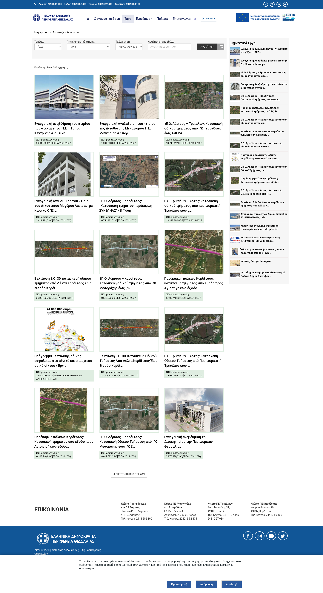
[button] (265, 16)
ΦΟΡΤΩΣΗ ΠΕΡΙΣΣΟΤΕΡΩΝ (129, 474)
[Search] (195, 19)
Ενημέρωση (144, 18)
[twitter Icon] (285, 4)
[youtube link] (271, 536)
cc (149, 51)
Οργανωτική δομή (107, 18)
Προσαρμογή (179, 584)
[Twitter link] (283, 536)
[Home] (88, 18)
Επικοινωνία (182, 18)
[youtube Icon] (279, 4)
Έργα (128, 18)
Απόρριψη (206, 584)
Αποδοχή (231, 584)
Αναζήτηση (207, 46)
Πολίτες (162, 18)
